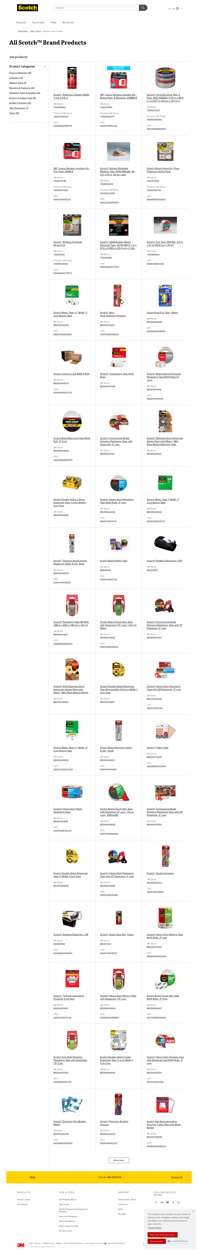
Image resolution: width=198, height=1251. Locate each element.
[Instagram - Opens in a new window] (178, 1202)
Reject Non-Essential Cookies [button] (162, 1235)
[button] (177, 1241)
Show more (119, 1160)
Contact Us (177, 1177)
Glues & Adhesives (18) (20, 72)
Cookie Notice (154, 1227)
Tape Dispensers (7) (18, 108)
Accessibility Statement (73, 1243)
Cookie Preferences (116, 1243)
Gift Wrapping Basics (68, 1199)
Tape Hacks (64, 1204)
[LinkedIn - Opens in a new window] (161, 1202)
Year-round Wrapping (68, 1216)
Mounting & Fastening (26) (21, 88)
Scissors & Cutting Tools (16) (22, 98)
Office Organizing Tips (68, 1226)
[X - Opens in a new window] (156, 1202)
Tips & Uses (38, 22)
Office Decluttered (67, 1221)
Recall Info (68, 22)
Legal (30, 1243)
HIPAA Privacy (48, 1243)
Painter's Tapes (23, 1199)
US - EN (171, 9)
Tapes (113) (14, 113)
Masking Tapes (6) (17, 83)
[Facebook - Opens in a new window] (173, 1202)
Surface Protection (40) (20, 103)
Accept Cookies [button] (156, 1241)
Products (21, 22)
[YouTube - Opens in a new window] (167, 1202)
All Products (22, 1204)
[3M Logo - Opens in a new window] (27, 7)
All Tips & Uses (65, 1231)
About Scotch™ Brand (127, 1199)
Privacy (38, 1243)
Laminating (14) (16, 78)
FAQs (53, 22)
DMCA (59, 1243)
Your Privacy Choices (94, 1243)
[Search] (143, 8)
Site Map (122, 1214)
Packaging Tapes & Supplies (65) (24, 93)
